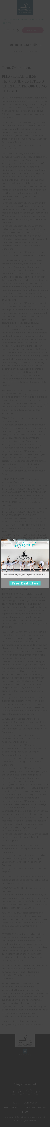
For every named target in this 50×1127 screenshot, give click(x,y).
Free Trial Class (25, 583)
